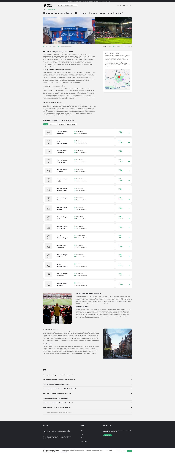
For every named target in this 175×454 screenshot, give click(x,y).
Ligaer (123, 5)
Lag (120, 5)
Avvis (124, 451)
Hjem (118, 5)
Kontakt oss (107, 435)
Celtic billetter (112, 301)
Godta (129, 451)
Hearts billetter (120, 301)
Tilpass (118, 451)
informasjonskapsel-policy (62, 451)
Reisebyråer (128, 5)
